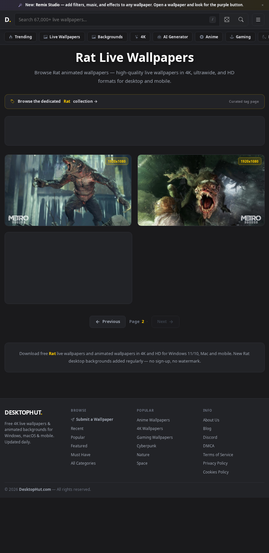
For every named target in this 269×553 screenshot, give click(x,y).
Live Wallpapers (65, 36)
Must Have (81, 454)
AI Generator (175, 36)
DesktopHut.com (35, 489)
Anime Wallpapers (153, 419)
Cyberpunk (146, 445)
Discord (210, 437)
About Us (211, 419)
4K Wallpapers (150, 428)
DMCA (208, 445)
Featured (79, 445)
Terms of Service (218, 454)
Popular (78, 437)
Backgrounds (110, 36)
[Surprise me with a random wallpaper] (226, 19)
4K (143, 36)
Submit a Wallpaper (94, 419)
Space (142, 463)
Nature (143, 454)
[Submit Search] (241, 19)
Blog (207, 428)
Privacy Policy (215, 463)
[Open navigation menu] (258, 19)
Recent (77, 428)
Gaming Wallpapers (155, 437)
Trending (23, 36)
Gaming (243, 36)
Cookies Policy (216, 471)
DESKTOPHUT (23, 412)
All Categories (83, 463)
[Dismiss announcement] (262, 5)
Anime (212, 36)
